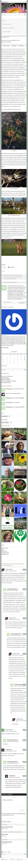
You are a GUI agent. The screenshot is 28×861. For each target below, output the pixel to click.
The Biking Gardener (13, 7)
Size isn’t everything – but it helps (8, 381)
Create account (4, 548)
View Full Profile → (5, 347)
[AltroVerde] (20, 459)
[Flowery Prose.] (7, 498)
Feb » (6, 365)
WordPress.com (5, 554)
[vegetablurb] (7, 472)
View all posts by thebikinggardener (16, 298)
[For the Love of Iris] (20, 523)
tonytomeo (8, 749)
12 (24, 357)
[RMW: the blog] (20, 447)
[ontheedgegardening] (20, 498)
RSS (9, 12)
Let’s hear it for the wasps (7, 376)
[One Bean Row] (7, 536)
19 (24, 359)
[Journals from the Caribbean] (20, 485)
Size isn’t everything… (20, 398)
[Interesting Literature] (20, 510)
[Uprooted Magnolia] (7, 510)
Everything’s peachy (6, 842)
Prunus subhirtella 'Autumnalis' (10, 278)
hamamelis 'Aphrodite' (16, 275)
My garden (14, 45)
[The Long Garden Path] (20, 472)
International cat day (5, 382)
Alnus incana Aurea (7, 275)
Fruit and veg (5, 831)
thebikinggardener (4, 335)
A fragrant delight (5, 377)
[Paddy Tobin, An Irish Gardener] (7, 459)
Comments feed (5, 552)
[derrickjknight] (7, 447)
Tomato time (4, 834)
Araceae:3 (17, 402)
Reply (24, 569)
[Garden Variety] (7, 523)
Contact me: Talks (6, 31)
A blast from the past (5, 379)
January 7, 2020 (6, 45)
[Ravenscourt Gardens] (20, 434)
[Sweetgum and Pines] (7, 434)
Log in (2, 549)
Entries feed (4, 551)
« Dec (2, 365)
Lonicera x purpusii (18, 276)
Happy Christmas (7, 302)
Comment (21, 810)
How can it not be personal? (22, 303)
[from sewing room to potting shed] (7, 485)
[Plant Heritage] (20, 536)
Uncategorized (18, 831)
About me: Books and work (8, 28)
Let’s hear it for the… (19, 388)
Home (4, 20)
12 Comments (21, 45)
